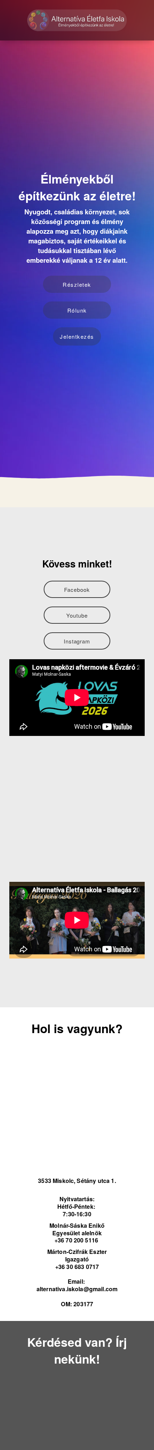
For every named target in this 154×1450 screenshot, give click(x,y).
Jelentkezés (77, 336)
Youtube (76, 615)
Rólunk (77, 310)
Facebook (77, 589)
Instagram (77, 641)
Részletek (77, 284)
